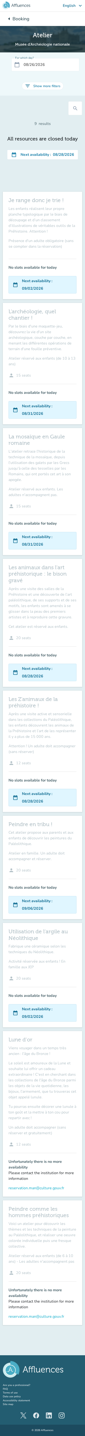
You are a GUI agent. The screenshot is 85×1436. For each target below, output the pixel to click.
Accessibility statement (16, 1400)
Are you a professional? (22, 1385)
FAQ (5, 1389)
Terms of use (10, 1392)
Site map (8, 1404)
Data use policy (12, 1396)
